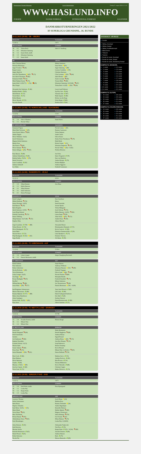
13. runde (119, 69)
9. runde (105, 85)
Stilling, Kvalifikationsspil (109, 48)
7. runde (105, 80)
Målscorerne (106, 50)
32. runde (119, 103)
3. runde (105, 71)
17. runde (119, 78)
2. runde (105, 69)
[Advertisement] (70, 446)
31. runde (119, 101)
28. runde (119, 95)
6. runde (105, 78)
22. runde (119, 89)
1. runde (105, 67)
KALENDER (122, 19)
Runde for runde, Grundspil (110, 57)
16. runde (119, 76)
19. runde (119, 82)
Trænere (105, 55)
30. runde (119, 99)
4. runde (105, 74)
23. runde (105, 95)
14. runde (119, 71)
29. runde (119, 97)
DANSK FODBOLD (53, 19)
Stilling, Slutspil (106, 46)
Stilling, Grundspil (107, 44)
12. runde (119, 67)
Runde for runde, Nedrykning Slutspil (113, 61)
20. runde (119, 85)
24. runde (105, 97)
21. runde (119, 87)
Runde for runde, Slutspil (109, 59)
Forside (104, 40)
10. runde (105, 87)
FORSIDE (17, 19)
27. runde (105, 103)
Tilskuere (105, 53)
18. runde (119, 80)
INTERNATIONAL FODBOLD (84, 19)
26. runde (105, 101)
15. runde (119, 74)
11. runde (105, 89)
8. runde (105, 82)
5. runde (105, 76)
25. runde (105, 99)
